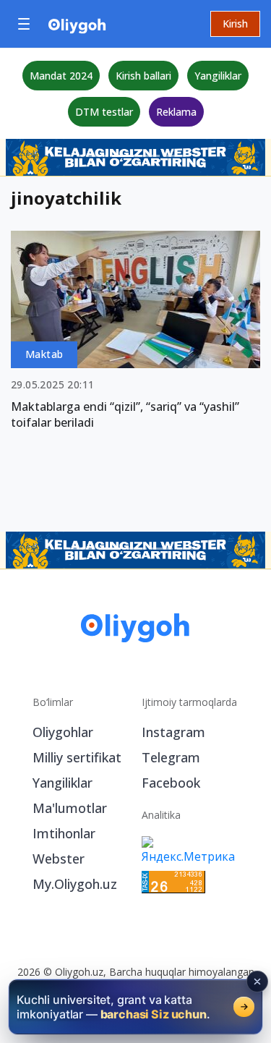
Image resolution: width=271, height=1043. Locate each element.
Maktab (44, 354)
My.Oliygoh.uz (75, 884)
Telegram (171, 757)
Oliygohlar (63, 732)
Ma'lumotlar (70, 808)
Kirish (235, 23)
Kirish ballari (143, 75)
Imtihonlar (64, 833)
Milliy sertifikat (77, 757)
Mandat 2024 (61, 75)
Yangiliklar (217, 75)
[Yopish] (257, 981)
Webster (59, 858)
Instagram (173, 732)
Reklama (176, 112)
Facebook (171, 782)
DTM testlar (104, 112)
